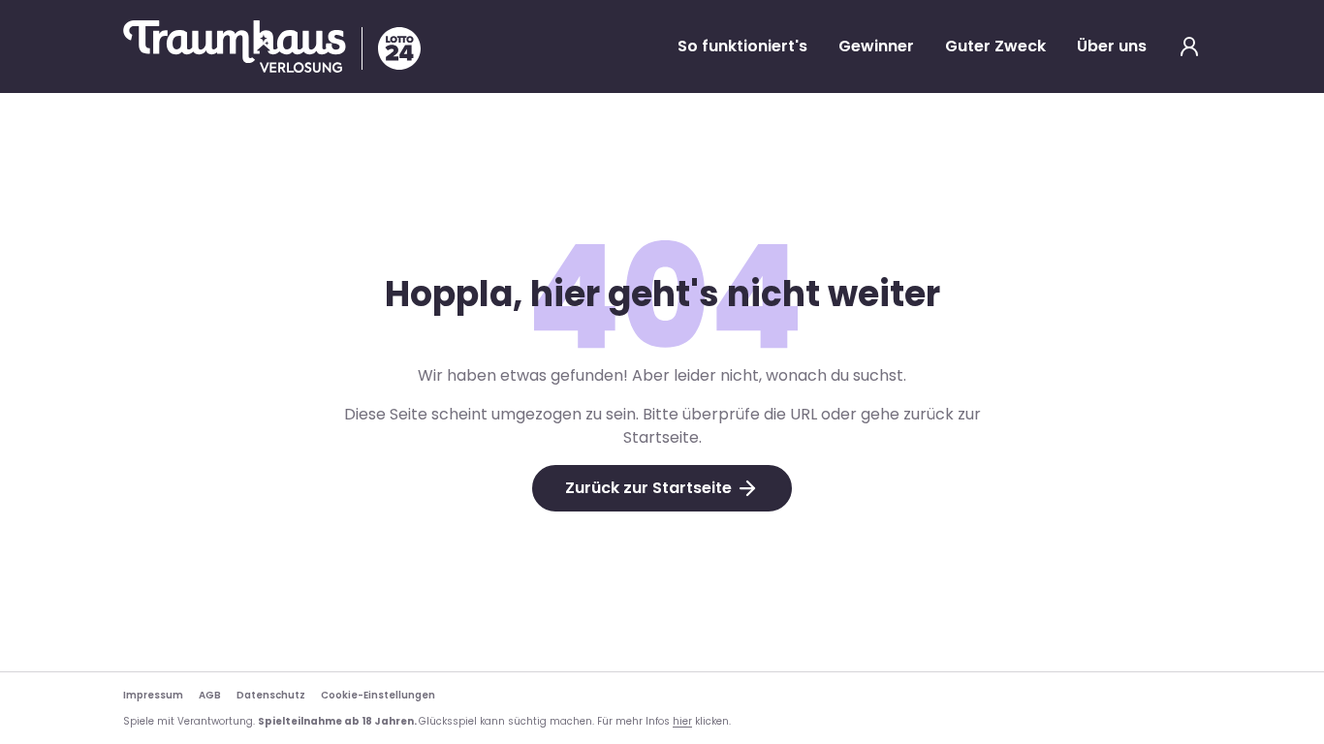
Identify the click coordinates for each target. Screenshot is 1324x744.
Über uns (1112, 46)
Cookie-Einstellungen (378, 695)
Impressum (153, 695)
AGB (210, 695)
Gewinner (876, 46)
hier (682, 721)
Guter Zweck (995, 46)
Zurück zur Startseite (648, 488)
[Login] (1189, 46)
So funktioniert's (742, 46)
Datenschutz (270, 695)
